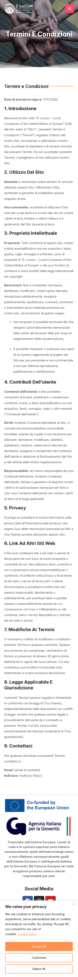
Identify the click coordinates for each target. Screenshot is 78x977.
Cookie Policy (27, 934)
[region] (39, 938)
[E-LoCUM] (18, 8)
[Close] (73, 904)
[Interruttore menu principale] (69, 8)
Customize (39, 957)
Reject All (39, 969)
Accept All (39, 946)
